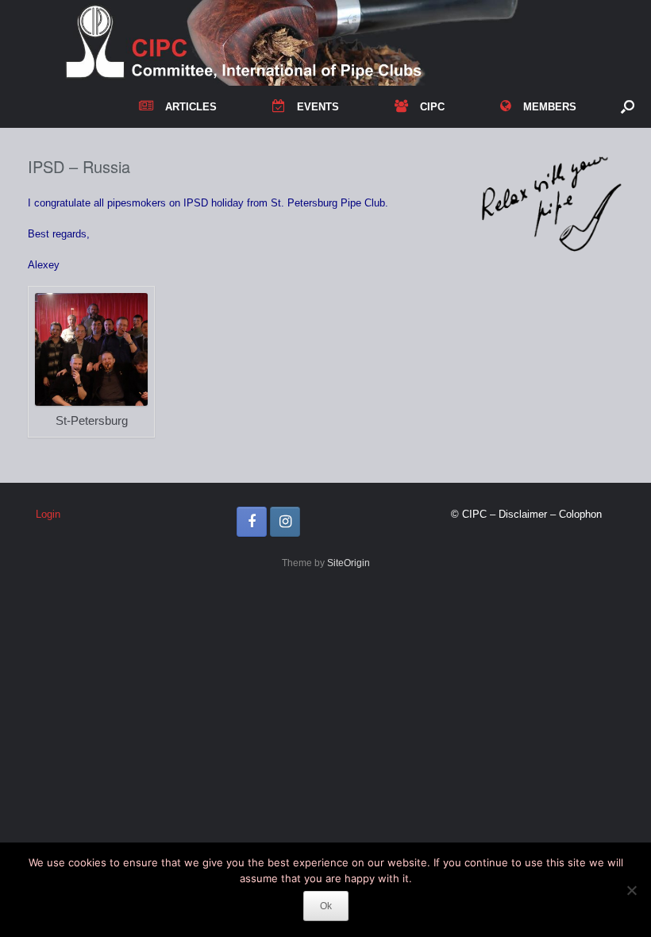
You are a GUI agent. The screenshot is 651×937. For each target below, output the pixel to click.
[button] (627, 107)
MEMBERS (549, 107)
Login (48, 514)
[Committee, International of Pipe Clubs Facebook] (252, 522)
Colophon (580, 514)
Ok (326, 906)
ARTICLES (191, 107)
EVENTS (318, 107)
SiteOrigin (348, 563)
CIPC (432, 107)
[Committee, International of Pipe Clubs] (315, 43)
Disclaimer (523, 514)
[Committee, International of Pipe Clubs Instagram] (285, 522)
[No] (631, 890)
